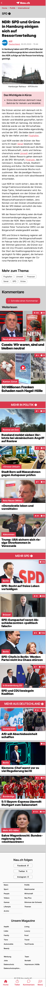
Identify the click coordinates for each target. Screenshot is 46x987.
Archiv (6, 911)
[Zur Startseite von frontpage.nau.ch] (23, 3)
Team (27, 957)
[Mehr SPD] (23, 556)
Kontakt (28, 960)
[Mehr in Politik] (23, 405)
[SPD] (23, 13)
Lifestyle (7, 907)
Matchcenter (29, 889)
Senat (20, 144)
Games (6, 902)
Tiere (6, 940)
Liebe (6, 931)
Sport (6, 889)
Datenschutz (9, 964)
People (6, 894)
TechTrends (29, 944)
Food (26, 935)
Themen (27, 907)
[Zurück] (1, 3)
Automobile (8, 944)
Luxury (27, 931)
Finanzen (30, 159)
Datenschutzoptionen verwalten (13, 968)
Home (4, 8)
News (6, 885)
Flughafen (34, 135)
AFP (10, 41)
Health (6, 927)
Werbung (7, 957)
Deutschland (14, 44)
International (23, 8)
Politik (12, 8)
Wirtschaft (28, 894)
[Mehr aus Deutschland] (23, 704)
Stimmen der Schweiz (33, 902)
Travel (26, 940)
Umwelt (24, 153)
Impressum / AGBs (32, 964)
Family (6, 935)
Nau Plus (27, 898)
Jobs (6, 960)
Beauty (6, 948)
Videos (6, 898)
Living (26, 927)
